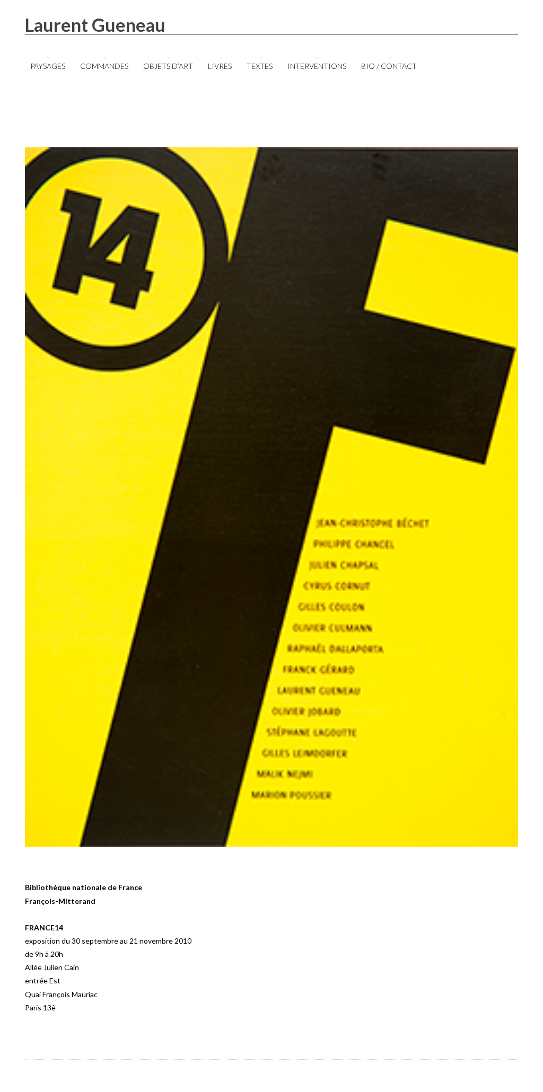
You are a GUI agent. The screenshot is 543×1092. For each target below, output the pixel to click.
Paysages (47, 65)
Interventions (316, 65)
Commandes (104, 65)
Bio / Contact (389, 65)
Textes (260, 65)
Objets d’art (168, 65)
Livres (220, 65)
